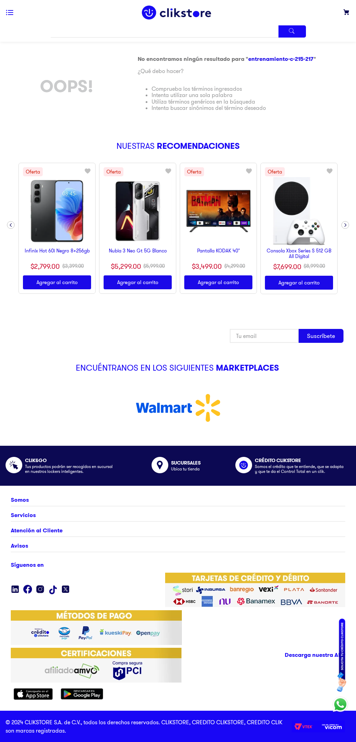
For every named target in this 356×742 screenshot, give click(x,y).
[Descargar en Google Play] (82, 694)
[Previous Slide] (11, 225)
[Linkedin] (15, 590)
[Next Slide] (345, 225)
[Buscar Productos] (292, 31)
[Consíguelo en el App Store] (33, 694)
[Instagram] (40, 590)
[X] (65, 590)
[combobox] (178, 31)
